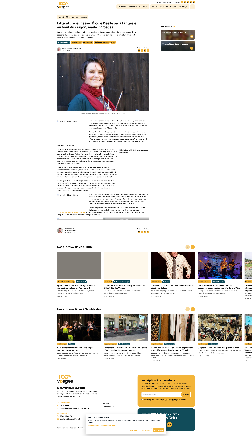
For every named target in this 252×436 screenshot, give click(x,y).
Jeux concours (167, 2)
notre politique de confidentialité (169, 401)
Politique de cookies (93, 426)
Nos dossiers (166, 26)
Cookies (73, 428)
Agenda (158, 2)
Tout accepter (146, 430)
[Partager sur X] (148, 50)
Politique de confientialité (108, 426)
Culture (71, 17)
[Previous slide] (187, 247)
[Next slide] (193, 247)
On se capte (107, 407)
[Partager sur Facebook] (142, 50)
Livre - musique (81, 17)
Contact (177, 2)
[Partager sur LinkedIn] (145, 50)
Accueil (61, 17)
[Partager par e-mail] (139, 50)
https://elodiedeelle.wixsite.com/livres (71, 212)
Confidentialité (83, 428)
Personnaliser (158, 430)
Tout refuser (134, 430)
